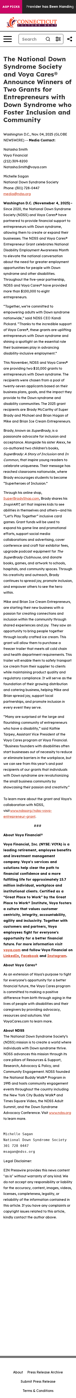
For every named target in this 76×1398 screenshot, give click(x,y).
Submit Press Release (38, 1381)
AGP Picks (11, 7)
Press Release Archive (45, 1372)
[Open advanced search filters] (58, 39)
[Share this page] (70, 39)
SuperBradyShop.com (21, 498)
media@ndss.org (17, 194)
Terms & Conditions (38, 1391)
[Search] (48, 39)
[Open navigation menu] (7, 39)
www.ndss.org (60, 1113)
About (18, 1372)
